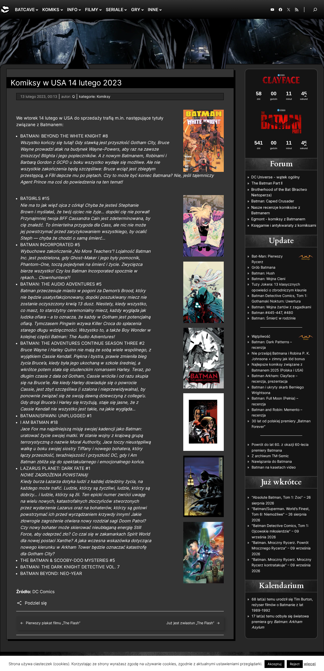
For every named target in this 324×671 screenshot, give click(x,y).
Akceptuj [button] (274, 664)
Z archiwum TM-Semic (270, 456)
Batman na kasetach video (274, 467)
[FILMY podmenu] (100, 9)
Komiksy (103, 96)
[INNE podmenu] (160, 9)
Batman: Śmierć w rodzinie (274, 318)
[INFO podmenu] (79, 9)
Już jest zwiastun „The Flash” (190, 623)
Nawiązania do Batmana (272, 461)
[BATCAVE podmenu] (37, 9)
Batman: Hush (263, 273)
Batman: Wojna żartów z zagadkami (281, 307)
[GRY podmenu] (142, 9)
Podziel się (36, 603)
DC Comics (43, 591)
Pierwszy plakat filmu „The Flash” (53, 623)
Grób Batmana (263, 267)
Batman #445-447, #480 (272, 312)
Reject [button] (295, 664)
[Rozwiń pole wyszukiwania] (315, 9)
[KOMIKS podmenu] (61, 9)
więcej (310, 663)
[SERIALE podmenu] (125, 9)
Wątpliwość (261, 336)
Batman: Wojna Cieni (268, 278)
